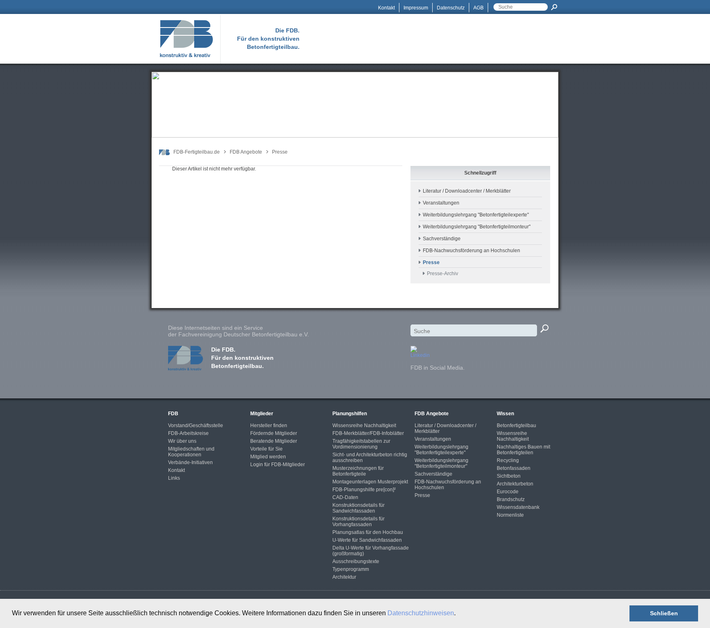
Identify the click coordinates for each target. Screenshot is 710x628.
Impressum (415, 8)
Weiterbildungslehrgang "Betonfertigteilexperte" (476, 215)
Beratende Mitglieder (273, 441)
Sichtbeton (509, 476)
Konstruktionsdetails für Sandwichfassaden (358, 508)
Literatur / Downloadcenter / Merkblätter (467, 191)
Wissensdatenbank (518, 507)
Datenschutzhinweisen (420, 613)
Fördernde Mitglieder (273, 433)
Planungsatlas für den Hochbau (367, 532)
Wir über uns (182, 441)
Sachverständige (442, 239)
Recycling (508, 460)
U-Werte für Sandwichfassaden (367, 540)
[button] (458, 614)
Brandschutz (511, 499)
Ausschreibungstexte (355, 561)
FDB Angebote (246, 152)
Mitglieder (261, 413)
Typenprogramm (350, 569)
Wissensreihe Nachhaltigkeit (364, 425)
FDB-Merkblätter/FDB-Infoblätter (368, 433)
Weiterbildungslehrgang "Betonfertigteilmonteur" (476, 227)
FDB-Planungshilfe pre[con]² (364, 489)
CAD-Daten (345, 497)
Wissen (505, 413)
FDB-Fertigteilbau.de (196, 152)
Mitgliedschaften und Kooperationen (191, 452)
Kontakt (386, 8)
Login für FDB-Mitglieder (277, 464)
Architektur (344, 577)
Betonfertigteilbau (516, 425)
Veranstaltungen (441, 203)
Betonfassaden (513, 468)
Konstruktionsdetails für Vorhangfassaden (358, 521)
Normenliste (510, 515)
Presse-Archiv (442, 273)
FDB (173, 413)
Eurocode (508, 492)
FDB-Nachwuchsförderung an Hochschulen (471, 250)
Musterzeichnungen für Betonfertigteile (358, 471)
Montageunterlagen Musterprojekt (370, 482)
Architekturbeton (515, 484)
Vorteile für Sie (266, 449)
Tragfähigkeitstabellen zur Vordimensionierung (361, 444)
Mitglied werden (268, 457)
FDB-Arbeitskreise (188, 433)
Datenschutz (451, 8)
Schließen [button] (664, 613)
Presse (280, 152)
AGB (478, 8)
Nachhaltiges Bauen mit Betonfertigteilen (523, 449)
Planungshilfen (349, 413)
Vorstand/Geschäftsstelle (195, 425)
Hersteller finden (268, 425)
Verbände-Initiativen (190, 462)
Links (174, 478)
